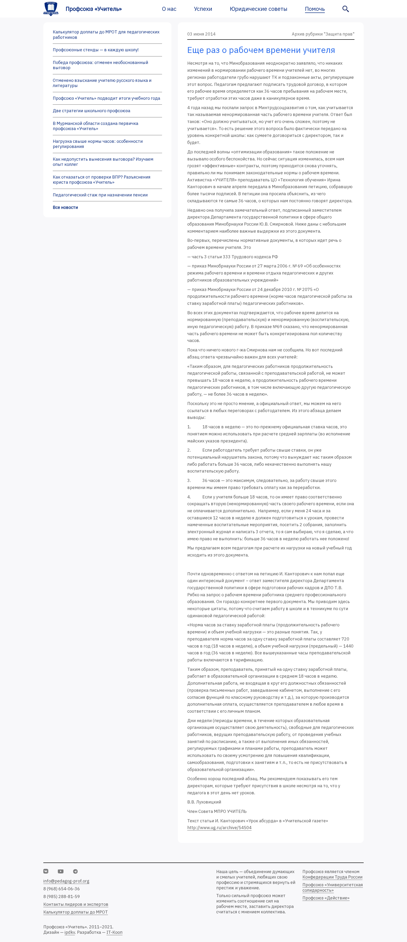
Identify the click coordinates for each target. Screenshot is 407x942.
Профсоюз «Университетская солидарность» (332, 887)
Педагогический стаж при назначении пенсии (100, 195)
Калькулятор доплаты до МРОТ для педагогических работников (106, 34)
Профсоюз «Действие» (326, 898)
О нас (169, 8)
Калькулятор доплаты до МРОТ (75, 912)
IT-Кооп (114, 932)
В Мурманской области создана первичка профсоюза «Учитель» (95, 126)
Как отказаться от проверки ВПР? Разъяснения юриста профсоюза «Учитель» (102, 179)
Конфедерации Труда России (332, 877)
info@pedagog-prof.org (66, 881)
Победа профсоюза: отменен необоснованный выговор (100, 65)
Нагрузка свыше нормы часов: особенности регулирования (98, 144)
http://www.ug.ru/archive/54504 (219, 827)
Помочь (315, 8)
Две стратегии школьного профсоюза (91, 110)
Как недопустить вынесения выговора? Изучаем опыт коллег (103, 161)
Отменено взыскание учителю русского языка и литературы (102, 83)
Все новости (65, 207)
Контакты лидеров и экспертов (75, 904)
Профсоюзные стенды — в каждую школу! (96, 49)
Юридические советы (258, 8)
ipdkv (70, 932)
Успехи (203, 8)
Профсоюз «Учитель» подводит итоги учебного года (106, 98)
